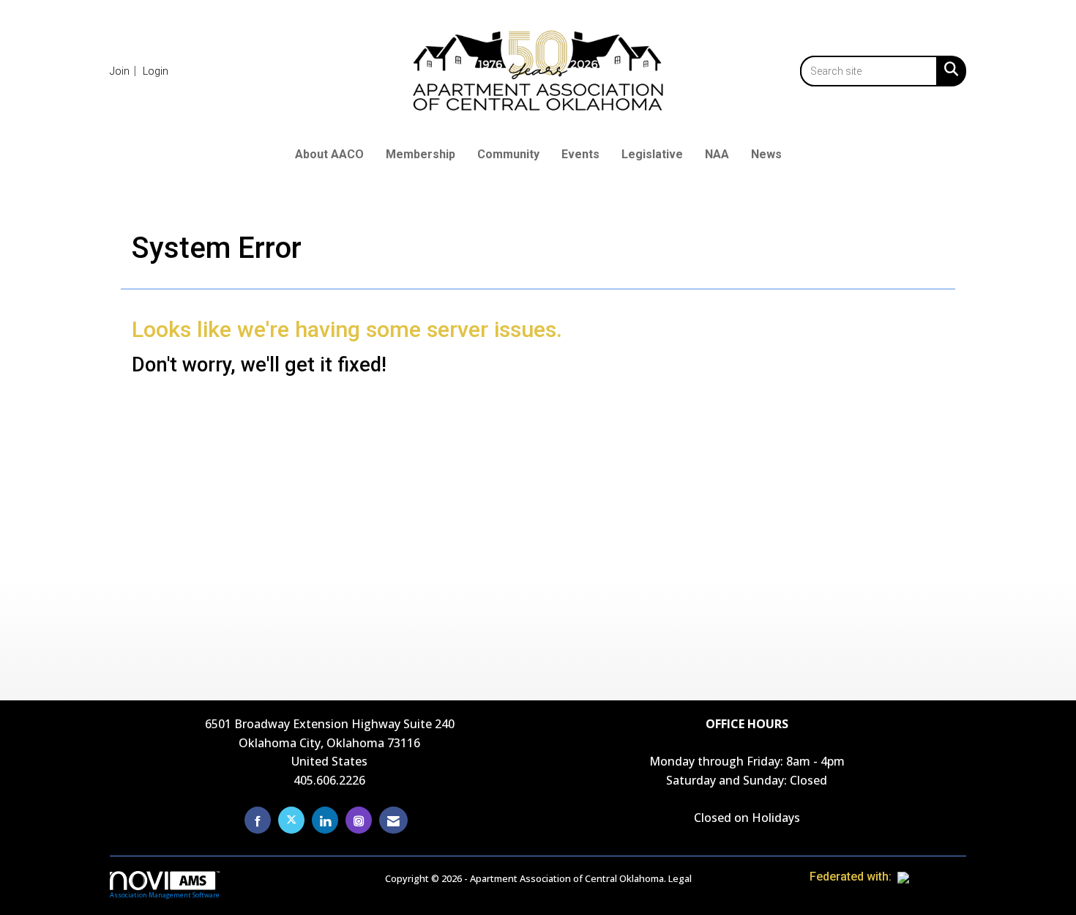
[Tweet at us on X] (291, 820)
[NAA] (931, 876)
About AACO (329, 154)
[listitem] (125, 71)
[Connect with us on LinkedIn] (325, 820)
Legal (680, 878)
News (766, 154)
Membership (420, 154)
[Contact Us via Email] (393, 820)
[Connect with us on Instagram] (358, 820)
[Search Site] (948, 69)
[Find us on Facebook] (257, 820)
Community (508, 154)
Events (580, 154)
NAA (717, 154)
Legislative (652, 154)
